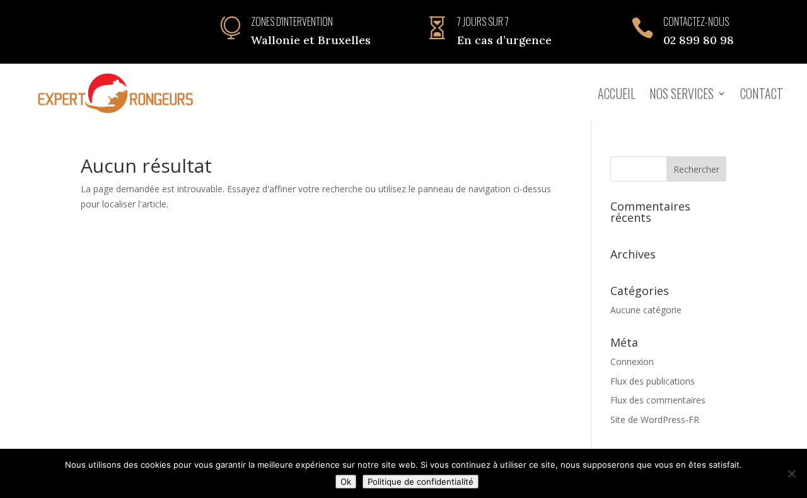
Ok (345, 482)
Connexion (632, 362)
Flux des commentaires (657, 400)
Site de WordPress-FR (654, 420)
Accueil (617, 93)
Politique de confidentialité (420, 482)
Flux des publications (652, 381)
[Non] (791, 473)
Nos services (681, 93)
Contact (761, 93)
